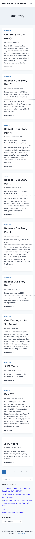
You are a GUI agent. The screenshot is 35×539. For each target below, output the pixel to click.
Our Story (7, 30)
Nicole (8, 42)
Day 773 (9, 394)
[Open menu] (31, 3)
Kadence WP (21, 533)
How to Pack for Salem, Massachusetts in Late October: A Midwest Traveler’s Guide (17, 503)
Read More (9, 67)
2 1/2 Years (11, 443)
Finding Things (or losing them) (13, 512)
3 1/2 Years (11, 366)
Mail (3, 509)
